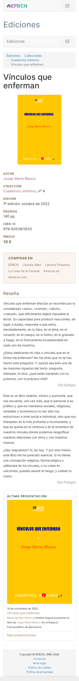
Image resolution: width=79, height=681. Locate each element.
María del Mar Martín (19, 617)
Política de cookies (39, 667)
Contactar (39, 658)
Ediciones (16, 41)
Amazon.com (17, 277)
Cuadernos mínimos (25, 60)
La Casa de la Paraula (24, 271)
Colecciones (33, 55)
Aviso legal (39, 663)
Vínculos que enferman (23, 613)
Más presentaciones (21, 635)
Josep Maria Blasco (19, 178)
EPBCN (13, 265)
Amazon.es (51, 271)
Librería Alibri (32, 265)
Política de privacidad (39, 672)
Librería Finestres (57, 265)
